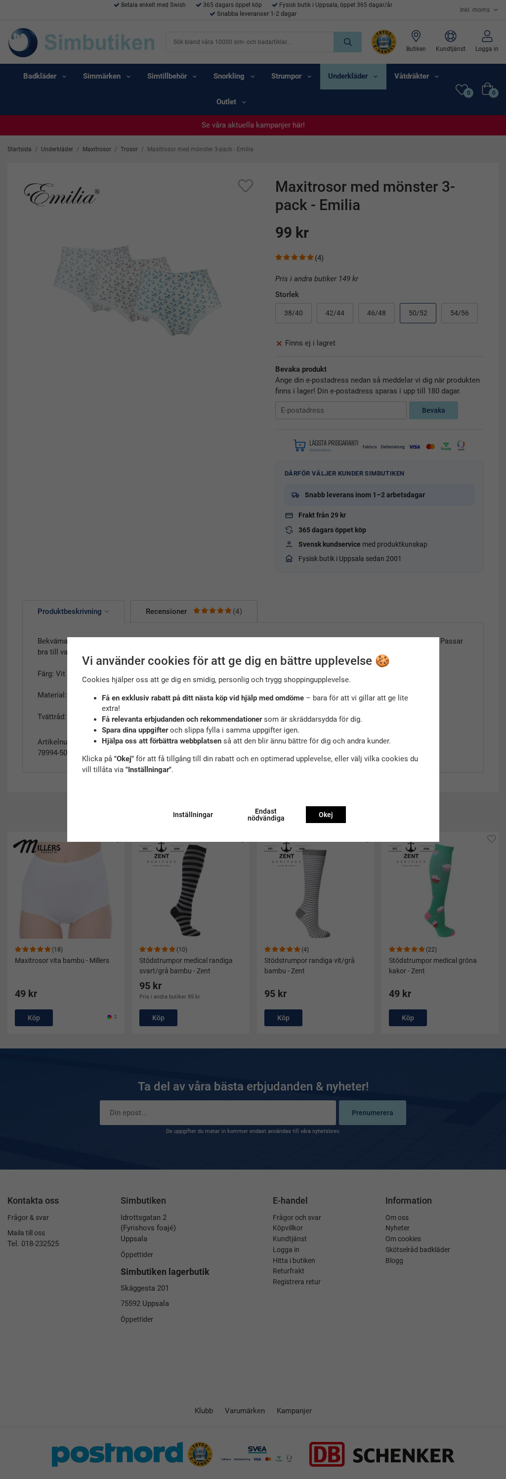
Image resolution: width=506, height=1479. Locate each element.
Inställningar (193, 815)
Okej (326, 815)
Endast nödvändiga (266, 814)
